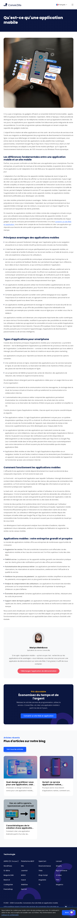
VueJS (23, 880)
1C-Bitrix (7, 871)
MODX (23, 875)
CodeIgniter (8, 884)
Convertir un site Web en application (38, 716)
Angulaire (42, 880)
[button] (72, 4)
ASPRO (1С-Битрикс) (11, 861)
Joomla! (24, 871)
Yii (39, 884)
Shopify (59, 866)
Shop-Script (43, 875)
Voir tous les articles (15, 749)
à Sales (59, 875)
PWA (57, 880)
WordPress (8, 866)
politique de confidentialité (10, 915)
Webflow (24, 884)
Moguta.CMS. (9, 875)
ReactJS (7, 880)
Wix (22, 866)
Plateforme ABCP (27, 861)
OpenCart (42, 861)
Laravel (59, 861)
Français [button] (62, 5)
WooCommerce (44, 866)
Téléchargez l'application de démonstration (38, 671)
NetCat (24, 889)
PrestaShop (8, 889)
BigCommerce (61, 871)
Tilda (40, 871)
